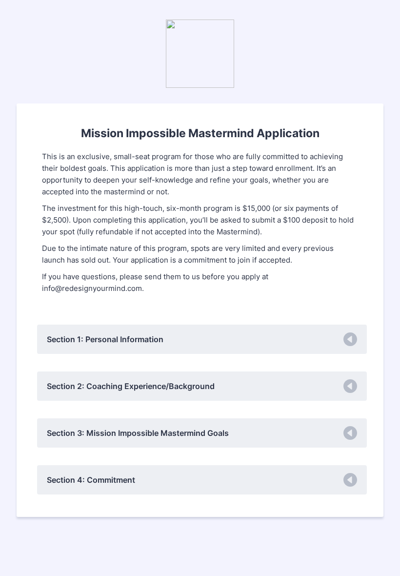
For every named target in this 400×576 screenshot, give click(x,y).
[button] (202, 339)
